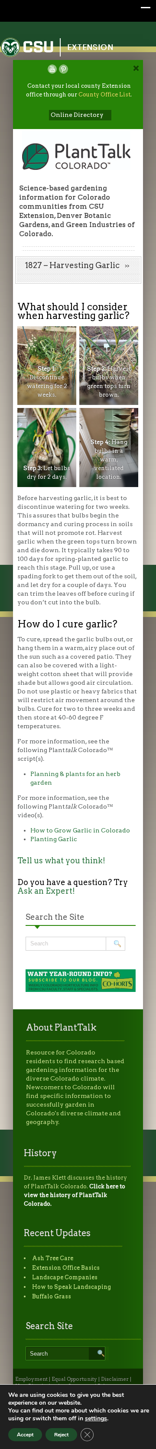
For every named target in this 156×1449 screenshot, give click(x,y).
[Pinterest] (63, 69)
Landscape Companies (65, 1277)
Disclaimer (115, 1379)
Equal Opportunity (74, 1379)
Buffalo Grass (51, 1296)
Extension (90, 47)
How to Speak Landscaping (71, 1286)
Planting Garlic (53, 839)
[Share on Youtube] (52, 69)
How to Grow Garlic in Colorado (80, 830)
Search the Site (55, 917)
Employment (31, 1379)
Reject (61, 1434)
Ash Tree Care (52, 1258)
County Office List (104, 94)
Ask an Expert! (46, 890)
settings (96, 1418)
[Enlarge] (65, 337)
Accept (25, 1434)
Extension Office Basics (66, 1267)
